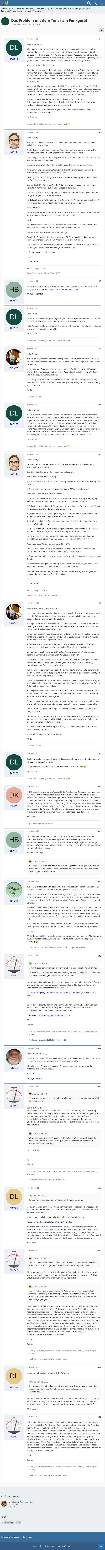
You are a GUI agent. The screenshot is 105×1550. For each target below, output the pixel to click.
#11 (99, 831)
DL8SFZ (17, 24)
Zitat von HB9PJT (39, 1133)
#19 (99, 1417)
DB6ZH (50, 947)
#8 (100, 603)
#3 (100, 281)
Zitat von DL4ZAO (40, 1195)
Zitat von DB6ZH (39, 963)
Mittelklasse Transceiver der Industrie (25, 1502)
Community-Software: (52, 1546)
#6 (100, 404)
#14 (99, 1048)
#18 (99, 1367)
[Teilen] (101, 30)
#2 (100, 132)
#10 (99, 786)
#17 (99, 1250)
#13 (99, 956)
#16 (99, 1188)
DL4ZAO (50, 1040)
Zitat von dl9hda (39, 1258)
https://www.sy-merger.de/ (39, 823)
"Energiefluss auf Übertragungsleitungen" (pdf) (47, 1015)
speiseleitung (8, 1522)
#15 (99, 1086)
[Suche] (88, 3)
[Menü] (101, 3)
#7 (100, 454)
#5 (100, 348)
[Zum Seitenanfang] (101, 1546)
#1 (100, 39)
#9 (100, 753)
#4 (100, 308)
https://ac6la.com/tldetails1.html (63, 289)
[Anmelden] (95, 3)
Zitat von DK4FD (39, 861)
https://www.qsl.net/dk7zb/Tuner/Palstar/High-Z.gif (49, 1222)
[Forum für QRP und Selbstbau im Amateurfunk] (5, 3)
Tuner (18, 1522)
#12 (99, 881)
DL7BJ (11, 1504)
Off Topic (12, 1507)
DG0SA (89, 1404)
